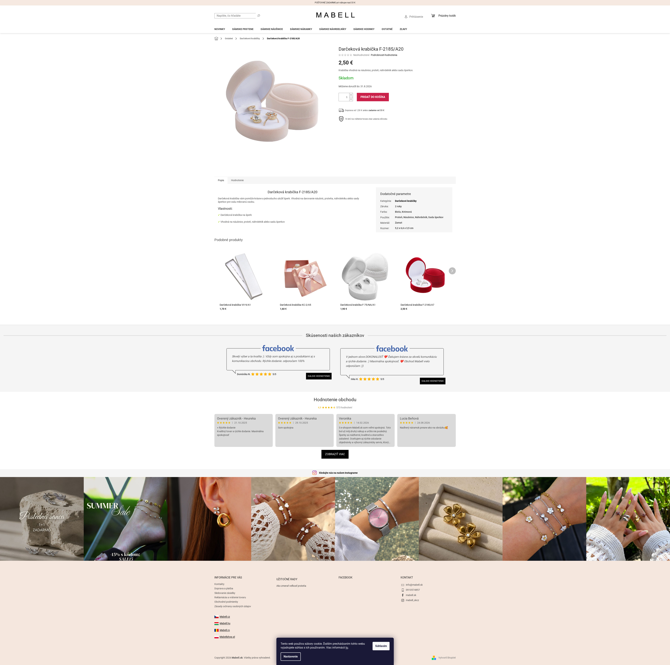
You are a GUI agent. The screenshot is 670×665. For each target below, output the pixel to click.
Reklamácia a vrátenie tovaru (230, 597)
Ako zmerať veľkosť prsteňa (291, 585)
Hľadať (259, 15)
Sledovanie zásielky (224, 593)
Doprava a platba (223, 588)
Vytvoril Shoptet (447, 657)
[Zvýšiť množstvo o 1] (351, 95)
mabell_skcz (412, 600)
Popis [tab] (221, 180)
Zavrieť (362, 129)
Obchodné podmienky (226, 601)
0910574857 (413, 589)
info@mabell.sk (414, 584)
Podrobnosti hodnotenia (384, 55)
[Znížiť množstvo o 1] (351, 99)
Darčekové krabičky (406, 201)
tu (347, 647)
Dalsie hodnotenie (319, 376)
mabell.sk (411, 595)
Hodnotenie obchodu (335, 399)
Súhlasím (381, 646)
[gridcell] (292, 200)
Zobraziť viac (335, 454)
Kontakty (219, 584)
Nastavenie (291, 656)
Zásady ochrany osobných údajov (232, 606)
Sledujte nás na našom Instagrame (338, 472)
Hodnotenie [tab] (237, 180)
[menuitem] (220, 28)
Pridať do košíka (372, 97)
